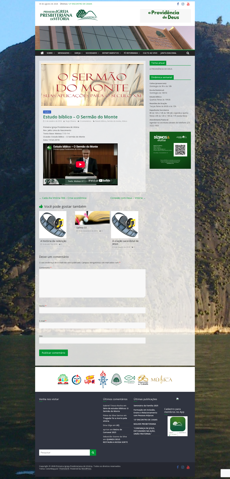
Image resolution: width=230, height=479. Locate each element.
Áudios (47, 112)
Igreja (78, 53)
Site (41, 336)
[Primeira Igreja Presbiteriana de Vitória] (42, 53)
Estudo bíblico (100, 121)
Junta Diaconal (168, 53)
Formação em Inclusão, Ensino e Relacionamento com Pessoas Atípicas (99, 4)
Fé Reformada (131, 53)
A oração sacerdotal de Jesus (125, 242)
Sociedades (91, 53)
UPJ (117, 425)
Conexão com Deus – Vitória (128, 197)
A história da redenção (53, 241)
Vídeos (124, 121)
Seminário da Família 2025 (146, 405)
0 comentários (85, 121)
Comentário (45, 267)
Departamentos (110, 53)
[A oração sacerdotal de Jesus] (124, 212)
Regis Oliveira (71, 121)
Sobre (50, 53)
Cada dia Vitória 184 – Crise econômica (62, 197)
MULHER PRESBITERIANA (145, 424)
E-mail (42, 321)
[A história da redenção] (52, 212)
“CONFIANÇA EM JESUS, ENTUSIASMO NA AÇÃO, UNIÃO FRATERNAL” (144, 431)
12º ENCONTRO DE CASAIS (145, 419)
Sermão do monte (114, 121)
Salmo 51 (81, 227)
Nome (42, 305)
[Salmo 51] (92, 212)
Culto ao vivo (150, 53)
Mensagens (63, 53)
